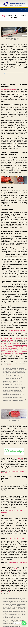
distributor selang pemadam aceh (11, 368)
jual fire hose (9, 613)
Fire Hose (16, 568)
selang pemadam (18, 458)
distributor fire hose (20, 598)
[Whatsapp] (19, 10)
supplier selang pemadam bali (13, 388)
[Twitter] (23, 10)
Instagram (4, 591)
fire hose (24, 425)
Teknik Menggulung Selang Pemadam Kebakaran (14, 400)
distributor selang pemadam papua (16, 377)
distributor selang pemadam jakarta (11, 372)
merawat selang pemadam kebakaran (12, 385)
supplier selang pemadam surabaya (11, 626)
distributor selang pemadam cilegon (15, 371)
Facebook (12, 591)
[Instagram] (26, 10)
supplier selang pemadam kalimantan (15, 393)
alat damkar (6, 597)
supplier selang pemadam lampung (11, 394)
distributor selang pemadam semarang (12, 380)
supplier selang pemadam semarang (17, 399)
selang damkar (15, 613)
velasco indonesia (7, 402)
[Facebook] (21, 10)
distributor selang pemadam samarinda (12, 378)
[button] (2, 10)
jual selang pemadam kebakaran (15, 384)
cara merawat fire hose (14, 597)
